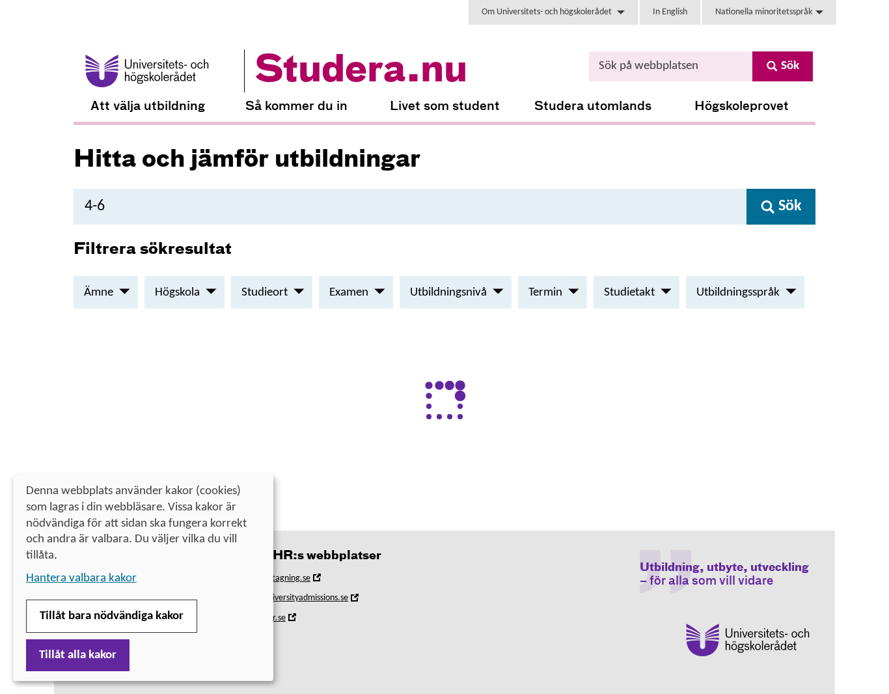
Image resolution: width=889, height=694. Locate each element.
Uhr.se (292, 620)
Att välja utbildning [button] (147, 106)
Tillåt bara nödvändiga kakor (112, 616)
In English (670, 12)
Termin (545, 292)
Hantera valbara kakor (81, 578)
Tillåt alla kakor (77, 655)
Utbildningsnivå (448, 292)
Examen (348, 292)
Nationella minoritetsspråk (763, 12)
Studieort (264, 292)
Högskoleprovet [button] (741, 106)
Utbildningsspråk (738, 292)
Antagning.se (304, 580)
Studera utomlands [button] (592, 106)
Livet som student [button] (445, 106)
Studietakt (629, 292)
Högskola (177, 292)
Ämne (98, 292)
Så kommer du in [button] (296, 106)
